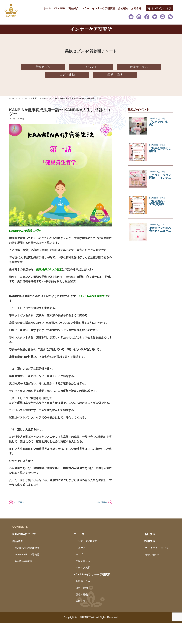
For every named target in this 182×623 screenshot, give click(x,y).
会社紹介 (123, 8)
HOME (12, 98)
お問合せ (136, 8)
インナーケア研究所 (103, 8)
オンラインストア (160, 8)
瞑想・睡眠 (114, 74)
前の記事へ (102, 502)
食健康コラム (139, 66)
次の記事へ (19, 502)
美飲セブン (43, 66)
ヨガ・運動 (67, 74)
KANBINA (60, 8)
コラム (85, 8)
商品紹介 (74, 8)
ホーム (47, 8)
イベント (91, 66)
